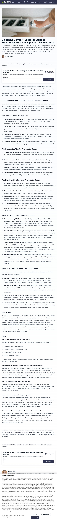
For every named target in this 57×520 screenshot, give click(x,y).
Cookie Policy (23, 501)
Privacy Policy (5, 515)
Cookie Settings (45, 514)
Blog (45, 2)
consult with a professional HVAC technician (19, 432)
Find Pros (48, 79)
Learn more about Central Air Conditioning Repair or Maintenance (19, 64)
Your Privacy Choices (7, 517)
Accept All (35, 517)
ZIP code (5, 77)
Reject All (35, 514)
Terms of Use (13, 515)
